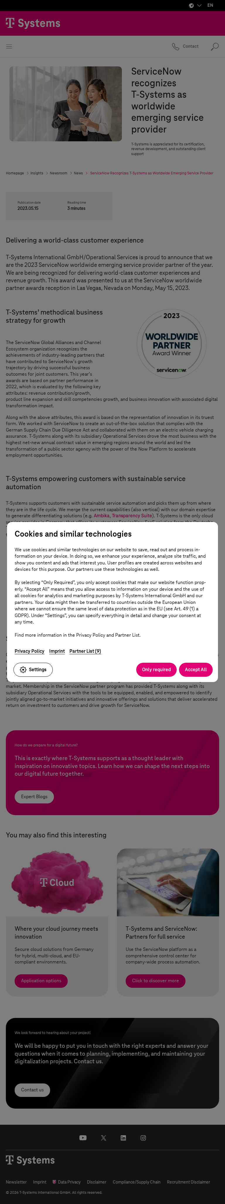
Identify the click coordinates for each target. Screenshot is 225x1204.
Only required (156, 670)
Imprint (57, 651)
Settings (38, 670)
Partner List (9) (85, 651)
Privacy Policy (30, 651)
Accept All (196, 670)
